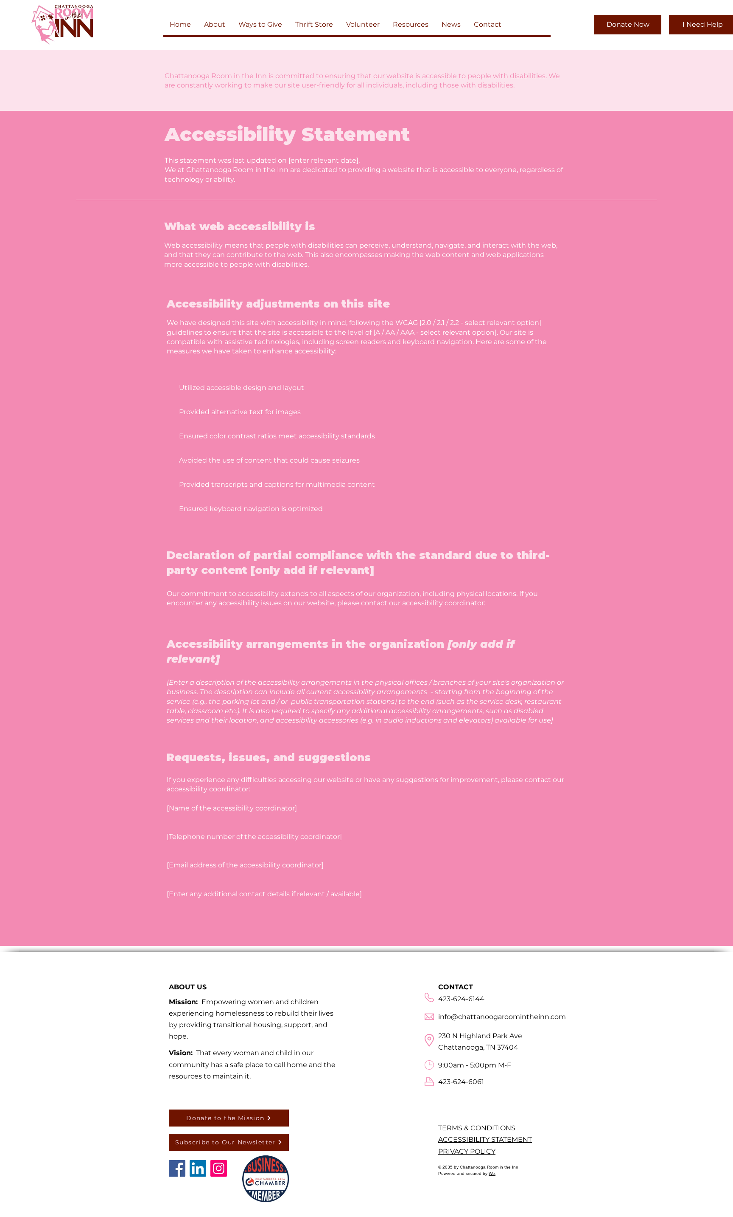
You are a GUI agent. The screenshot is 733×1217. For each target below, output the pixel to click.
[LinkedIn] (198, 1168)
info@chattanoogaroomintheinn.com (502, 1017)
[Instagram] (218, 1168)
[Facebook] (177, 1168)
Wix (492, 1173)
